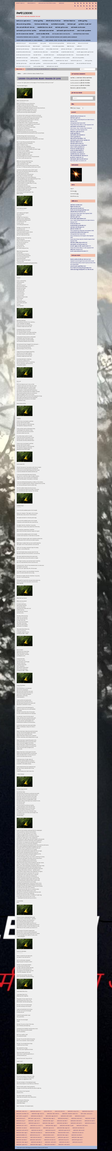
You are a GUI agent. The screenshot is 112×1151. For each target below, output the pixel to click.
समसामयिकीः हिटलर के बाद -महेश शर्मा (44, 27)
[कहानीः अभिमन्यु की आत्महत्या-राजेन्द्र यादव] (78, 3)
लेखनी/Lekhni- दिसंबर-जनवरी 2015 (53, 1113)
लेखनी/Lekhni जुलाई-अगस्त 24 (77, 1139)
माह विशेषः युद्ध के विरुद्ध (82, 21)
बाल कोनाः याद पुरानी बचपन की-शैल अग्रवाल (23, 46)
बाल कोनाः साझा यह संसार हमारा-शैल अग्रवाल (23, 54)
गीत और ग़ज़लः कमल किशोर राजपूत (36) (77, 148)
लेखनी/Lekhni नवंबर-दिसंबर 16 (63, 1118)
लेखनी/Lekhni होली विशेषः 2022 (21, 1135)
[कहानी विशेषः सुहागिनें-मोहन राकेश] (81, 3)
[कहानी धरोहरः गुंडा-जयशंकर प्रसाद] (95, 6)
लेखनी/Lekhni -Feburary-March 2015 (70, 1113)
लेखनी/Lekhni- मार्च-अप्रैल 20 (21, 1127)
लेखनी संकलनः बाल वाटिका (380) (76, 204)
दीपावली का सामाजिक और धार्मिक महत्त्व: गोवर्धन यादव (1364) (80, 259)
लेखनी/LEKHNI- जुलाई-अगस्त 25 (21, 1144)
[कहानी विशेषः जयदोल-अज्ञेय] (95, 8)
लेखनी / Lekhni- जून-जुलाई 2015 (22, 1116)
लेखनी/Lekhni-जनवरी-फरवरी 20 (82, 1125)
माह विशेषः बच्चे (79, 46)
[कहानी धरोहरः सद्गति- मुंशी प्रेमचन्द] (90, 6)
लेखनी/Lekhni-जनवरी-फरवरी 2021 (22, 1130)
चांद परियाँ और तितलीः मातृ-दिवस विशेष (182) (78, 225)
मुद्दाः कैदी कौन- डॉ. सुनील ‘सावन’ (85, 24)
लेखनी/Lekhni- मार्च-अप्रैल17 (90, 1118)
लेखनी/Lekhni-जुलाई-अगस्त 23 (63, 1137)
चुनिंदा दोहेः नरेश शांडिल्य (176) (75, 228)
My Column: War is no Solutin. (61, 34)
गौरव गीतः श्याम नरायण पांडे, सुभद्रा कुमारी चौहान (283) (79, 210)
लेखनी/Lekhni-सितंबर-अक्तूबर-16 (49, 1118)
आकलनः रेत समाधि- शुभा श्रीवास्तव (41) (77, 147)
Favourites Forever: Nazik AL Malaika (27, 37)
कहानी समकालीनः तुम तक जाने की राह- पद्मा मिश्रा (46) (80, 140)
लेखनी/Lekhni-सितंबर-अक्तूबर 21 (22, 1132)
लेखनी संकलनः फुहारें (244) (75, 117)
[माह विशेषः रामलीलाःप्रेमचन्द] (87, 6)
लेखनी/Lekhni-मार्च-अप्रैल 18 (90, 1120)
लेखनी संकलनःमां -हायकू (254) (75, 215)
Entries (73, 191)
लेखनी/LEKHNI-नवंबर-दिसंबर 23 (21, 1139)
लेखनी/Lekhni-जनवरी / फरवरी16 (66, 1116)
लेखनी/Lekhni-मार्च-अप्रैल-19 (90, 1123)
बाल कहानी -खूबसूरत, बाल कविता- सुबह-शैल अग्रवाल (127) (80, 246)
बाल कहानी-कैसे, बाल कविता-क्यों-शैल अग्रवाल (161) (79, 232)
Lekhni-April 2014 (48, 1111)
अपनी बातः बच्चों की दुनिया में (33, 43)
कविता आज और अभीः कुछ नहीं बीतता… (23, 24)
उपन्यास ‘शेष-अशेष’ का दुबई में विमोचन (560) (78, 266)
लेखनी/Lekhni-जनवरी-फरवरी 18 (76, 1120)
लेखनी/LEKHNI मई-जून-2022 (35, 1135)
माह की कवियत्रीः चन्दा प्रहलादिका (57, 24)
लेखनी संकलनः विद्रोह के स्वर (69, 21)
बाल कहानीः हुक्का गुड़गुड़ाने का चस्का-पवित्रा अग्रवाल (65, 54)
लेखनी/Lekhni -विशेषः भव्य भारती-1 (79, 1130)
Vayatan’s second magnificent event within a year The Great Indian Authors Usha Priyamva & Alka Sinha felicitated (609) (82, 262)
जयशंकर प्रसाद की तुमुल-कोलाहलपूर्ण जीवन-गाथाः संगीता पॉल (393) (81, 269)
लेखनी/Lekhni (61, 3)
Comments (74, 193)
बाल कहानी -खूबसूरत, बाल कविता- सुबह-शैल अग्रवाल (85, 52)
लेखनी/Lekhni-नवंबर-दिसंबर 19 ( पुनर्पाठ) (67, 1125)
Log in (72, 188)
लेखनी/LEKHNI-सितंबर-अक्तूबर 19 (51, 1125)
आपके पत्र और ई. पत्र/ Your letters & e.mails (47, 3)
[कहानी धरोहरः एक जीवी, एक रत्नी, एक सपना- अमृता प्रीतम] (93, 3)
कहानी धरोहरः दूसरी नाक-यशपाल (61, 27)
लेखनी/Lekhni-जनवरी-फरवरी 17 (76, 1118)
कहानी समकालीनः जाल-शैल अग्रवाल (78, 27)
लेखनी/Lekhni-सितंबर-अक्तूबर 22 (62, 1135)
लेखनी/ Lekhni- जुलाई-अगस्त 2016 (34, 1118)
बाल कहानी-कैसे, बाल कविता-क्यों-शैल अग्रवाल (23, 52)
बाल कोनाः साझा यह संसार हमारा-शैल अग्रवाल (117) (79, 251)
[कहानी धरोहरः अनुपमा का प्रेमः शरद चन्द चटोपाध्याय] (90, 8)
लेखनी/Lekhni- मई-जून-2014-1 (73, 1111)
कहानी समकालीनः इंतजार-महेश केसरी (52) (77, 135)
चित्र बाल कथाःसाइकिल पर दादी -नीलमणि (82, 54)
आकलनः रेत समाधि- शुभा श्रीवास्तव (84, 30)
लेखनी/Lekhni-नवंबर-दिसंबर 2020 (78, 1127)
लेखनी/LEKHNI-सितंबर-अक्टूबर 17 (48, 1120)
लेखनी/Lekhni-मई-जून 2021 (51, 1130)
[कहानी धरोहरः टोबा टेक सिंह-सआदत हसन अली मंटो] (95, 3)
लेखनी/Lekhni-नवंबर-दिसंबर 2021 (36, 1132)
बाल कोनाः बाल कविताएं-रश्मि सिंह (42, 34)
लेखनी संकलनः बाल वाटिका (71, 43)
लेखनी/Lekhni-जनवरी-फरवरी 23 (21, 1137)
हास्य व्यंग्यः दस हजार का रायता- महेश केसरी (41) (78, 145)
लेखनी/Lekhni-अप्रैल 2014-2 (35, 1111)
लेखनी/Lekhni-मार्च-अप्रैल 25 (64, 1142)
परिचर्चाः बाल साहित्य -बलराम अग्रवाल (37, 49)
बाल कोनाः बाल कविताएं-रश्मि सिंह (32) (77, 150)
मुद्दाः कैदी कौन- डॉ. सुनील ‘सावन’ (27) (76, 157)
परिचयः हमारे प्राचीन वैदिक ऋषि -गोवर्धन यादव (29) (79, 155)
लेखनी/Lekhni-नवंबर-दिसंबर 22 (76, 1135)
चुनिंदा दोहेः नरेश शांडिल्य (85, 80)
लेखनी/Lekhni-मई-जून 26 (21, 43)
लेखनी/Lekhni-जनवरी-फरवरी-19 (76, 1123)
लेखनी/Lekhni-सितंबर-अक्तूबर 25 (36, 1144)
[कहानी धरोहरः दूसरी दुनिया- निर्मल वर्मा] (75, 6)
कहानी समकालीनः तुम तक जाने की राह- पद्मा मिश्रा (26, 30)
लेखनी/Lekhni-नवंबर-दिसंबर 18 (62, 1123)
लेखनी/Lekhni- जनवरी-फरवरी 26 (64, 1144)
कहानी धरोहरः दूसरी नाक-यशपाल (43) (77, 143)
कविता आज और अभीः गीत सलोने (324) (77, 208)
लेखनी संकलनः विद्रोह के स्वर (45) (76, 141)
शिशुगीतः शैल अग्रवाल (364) (75, 206)
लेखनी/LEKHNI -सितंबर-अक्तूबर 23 (77, 1137)
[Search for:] (87, 69)
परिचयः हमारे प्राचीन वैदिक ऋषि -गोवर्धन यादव (25, 27)
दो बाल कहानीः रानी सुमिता (54, 52)
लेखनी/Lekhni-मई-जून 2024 (64, 1139)
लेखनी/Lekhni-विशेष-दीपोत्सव (50, 1132)
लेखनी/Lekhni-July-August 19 (36, 1125)
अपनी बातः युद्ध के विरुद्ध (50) (75, 136)
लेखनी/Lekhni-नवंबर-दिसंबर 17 (62, 1120)
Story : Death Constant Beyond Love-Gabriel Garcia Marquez (59, 37)
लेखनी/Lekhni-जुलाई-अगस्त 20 (48, 1127)
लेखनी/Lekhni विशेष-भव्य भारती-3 (48, 1135)
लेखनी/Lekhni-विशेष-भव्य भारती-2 (63, 1132)
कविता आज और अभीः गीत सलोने (83, 43)
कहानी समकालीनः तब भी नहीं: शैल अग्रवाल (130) (78, 244)
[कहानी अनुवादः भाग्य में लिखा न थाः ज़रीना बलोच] (87, 8)
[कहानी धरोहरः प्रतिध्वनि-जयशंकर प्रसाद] (84, 3)
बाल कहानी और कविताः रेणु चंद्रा (49, 54)
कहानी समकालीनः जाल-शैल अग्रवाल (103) (77, 126)
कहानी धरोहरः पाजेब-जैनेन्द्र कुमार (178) (77, 227)
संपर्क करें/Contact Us (31, 3)
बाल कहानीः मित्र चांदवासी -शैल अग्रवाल (67, 52)
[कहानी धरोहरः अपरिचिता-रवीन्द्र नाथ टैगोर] (93, 8)
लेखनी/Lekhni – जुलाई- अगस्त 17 (34, 1120)
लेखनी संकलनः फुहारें (72, 24)
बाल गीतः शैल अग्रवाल (46, 46)
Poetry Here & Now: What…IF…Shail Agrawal (29, 40)
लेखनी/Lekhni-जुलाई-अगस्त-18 (34, 1123)
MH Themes (45, 1147)
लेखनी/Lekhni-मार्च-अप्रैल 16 (80, 1116)
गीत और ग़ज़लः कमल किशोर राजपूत (41, 24)
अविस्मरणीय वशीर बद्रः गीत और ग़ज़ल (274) (77, 116)
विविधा (71, 108)
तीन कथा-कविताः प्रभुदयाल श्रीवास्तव (58, 46)
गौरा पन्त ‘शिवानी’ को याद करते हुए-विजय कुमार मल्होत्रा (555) (80, 267)
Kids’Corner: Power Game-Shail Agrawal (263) (81, 213)
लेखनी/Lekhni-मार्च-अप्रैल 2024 (50, 1139)
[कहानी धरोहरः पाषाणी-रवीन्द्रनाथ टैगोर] (78, 6)
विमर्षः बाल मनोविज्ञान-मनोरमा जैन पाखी (52, 49)
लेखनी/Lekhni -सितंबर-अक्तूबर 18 (48, 1123)
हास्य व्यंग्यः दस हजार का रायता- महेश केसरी (24, 34)
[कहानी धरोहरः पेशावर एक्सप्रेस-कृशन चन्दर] (81, 6)
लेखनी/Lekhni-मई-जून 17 (20, 1120)
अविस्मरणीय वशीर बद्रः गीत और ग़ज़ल (53, 21)
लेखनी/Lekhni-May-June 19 (21, 1125)
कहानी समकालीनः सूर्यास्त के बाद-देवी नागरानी (65, 30)
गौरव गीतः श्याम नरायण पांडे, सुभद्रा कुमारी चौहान (56, 43)
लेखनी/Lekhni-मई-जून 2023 (50, 1137)
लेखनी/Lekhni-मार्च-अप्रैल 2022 (78, 1132)
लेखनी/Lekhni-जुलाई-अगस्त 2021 (64, 1130)
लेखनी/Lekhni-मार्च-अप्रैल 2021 (37, 1130)
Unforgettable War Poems (81, 34)
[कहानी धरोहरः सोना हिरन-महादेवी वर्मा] (93, 6)
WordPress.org (74, 196)
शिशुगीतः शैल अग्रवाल (70, 46)
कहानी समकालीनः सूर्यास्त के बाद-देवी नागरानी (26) (79, 159)
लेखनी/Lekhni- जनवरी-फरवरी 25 (50, 1142)
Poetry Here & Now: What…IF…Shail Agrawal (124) (82, 124)
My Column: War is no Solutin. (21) (78, 160)
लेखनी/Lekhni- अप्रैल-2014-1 (21, 1111)
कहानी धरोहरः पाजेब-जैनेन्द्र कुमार (66, 49)
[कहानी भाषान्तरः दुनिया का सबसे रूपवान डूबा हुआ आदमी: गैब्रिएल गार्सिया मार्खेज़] (87, 3)
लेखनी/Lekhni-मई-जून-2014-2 (87, 1111)
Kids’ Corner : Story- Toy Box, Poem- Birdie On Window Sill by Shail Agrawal (68, 40)
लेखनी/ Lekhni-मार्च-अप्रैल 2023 (36, 1137)
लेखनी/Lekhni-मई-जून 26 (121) (76, 249)
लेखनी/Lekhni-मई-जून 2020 (35, 1127)
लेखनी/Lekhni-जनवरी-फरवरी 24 (35, 1139)
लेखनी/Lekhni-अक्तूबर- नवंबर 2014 (38, 1113)
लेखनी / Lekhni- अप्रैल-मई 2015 (86, 1113)
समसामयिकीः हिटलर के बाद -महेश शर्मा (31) (77, 153)
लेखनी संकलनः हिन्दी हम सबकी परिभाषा (84, 77)
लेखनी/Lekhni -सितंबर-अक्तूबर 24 (22, 1142)
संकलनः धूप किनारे (43, 43)
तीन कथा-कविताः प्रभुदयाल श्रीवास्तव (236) (78, 218)
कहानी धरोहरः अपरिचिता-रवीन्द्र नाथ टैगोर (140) (78, 242)
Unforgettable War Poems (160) (77, 123)
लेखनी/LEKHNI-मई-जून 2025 (77, 1142)
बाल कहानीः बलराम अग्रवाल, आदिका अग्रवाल (41, 52)
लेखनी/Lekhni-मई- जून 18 (21, 1123)
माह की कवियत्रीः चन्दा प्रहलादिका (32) (77, 152)
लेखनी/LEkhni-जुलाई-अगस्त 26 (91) (77, 131)
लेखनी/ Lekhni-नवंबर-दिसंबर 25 (50, 1144)
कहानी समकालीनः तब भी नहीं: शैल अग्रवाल (81, 49)
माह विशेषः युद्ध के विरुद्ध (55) (75, 133)
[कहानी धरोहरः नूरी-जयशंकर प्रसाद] (75, 3)
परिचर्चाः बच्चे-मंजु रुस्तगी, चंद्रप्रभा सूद (22, 49)
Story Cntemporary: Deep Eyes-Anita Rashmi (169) (82, 230)
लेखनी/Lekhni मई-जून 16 (20, 1118)
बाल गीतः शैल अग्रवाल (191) (75, 223)
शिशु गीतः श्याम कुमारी (36, 46)
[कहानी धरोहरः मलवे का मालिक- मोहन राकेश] (84, 6)
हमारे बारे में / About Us (20, 3)
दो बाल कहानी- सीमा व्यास (37, 54)
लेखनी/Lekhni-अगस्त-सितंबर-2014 (22, 1113)
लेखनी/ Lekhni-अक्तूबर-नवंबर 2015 (52, 1116)
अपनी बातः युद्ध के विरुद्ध (38, 21)
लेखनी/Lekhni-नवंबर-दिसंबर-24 (36, 1142)
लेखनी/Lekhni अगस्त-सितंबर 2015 (37, 1116)
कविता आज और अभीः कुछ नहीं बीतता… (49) (78, 138)
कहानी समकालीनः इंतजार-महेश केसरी (46, 30)
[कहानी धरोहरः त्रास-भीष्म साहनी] (90, 3)
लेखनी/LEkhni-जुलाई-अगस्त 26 (23, 21)
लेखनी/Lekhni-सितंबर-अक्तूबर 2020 (63, 1127)
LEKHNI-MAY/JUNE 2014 (60, 1111)
